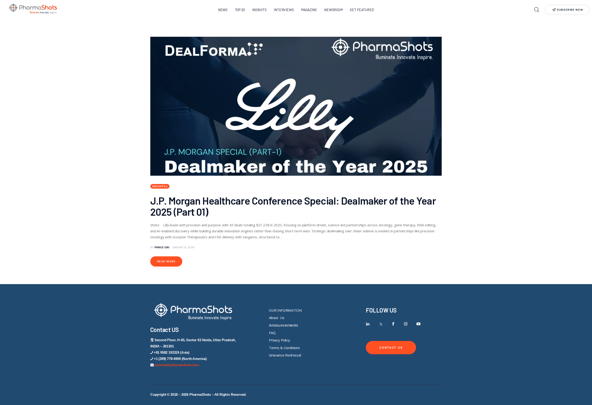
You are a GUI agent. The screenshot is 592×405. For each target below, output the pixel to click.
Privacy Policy (279, 340)
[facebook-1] (393, 324)
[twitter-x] (380, 324)
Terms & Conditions (284, 347)
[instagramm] (406, 324)
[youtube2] (418, 324)
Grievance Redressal (285, 355)
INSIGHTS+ (160, 186)
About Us (276, 317)
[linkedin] (368, 324)
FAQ (272, 332)
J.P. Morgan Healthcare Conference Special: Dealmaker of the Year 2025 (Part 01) (293, 206)
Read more (166, 261)
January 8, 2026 (183, 247)
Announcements (283, 325)
